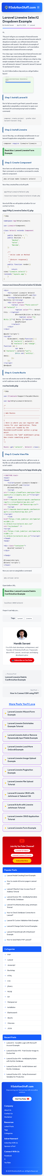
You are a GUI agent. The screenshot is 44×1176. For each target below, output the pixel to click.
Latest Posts (9, 1126)
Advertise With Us (11, 1143)
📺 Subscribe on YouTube (22, 660)
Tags (6, 1130)
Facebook (8, 1156)
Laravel (20, 618)
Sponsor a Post (9, 1146)
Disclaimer (8, 1117)
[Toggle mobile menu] (38, 7)
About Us (7, 1110)
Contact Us (8, 1113)
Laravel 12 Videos (22, 851)
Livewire (29, 618)
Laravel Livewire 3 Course (22, 855)
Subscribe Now (22, 861)
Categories (8, 1133)
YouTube (7, 1162)
